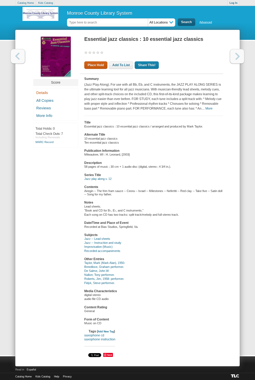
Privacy (67, 376)
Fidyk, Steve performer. (99, 283)
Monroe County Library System (99, 13)
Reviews (43, 108)
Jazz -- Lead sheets (97, 238)
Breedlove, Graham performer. (104, 266)
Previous (18, 56)
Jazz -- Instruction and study (102, 242)
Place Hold (96, 65)
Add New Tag (106, 331)
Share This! (146, 65)
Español (31, 369)
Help (56, 376)
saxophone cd (94, 335)
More (209, 108)
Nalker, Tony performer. (99, 274)
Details (42, 93)
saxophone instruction (99, 339)
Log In (233, 2)
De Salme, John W (96, 270)
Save (109, 354)
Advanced (205, 22)
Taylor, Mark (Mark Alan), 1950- (104, 262)
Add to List (121, 65)
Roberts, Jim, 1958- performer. (104, 278)
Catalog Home (26, 2)
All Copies (45, 100)
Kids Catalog (45, 2)
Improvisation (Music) (98, 246)
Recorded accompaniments (102, 251)
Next (237, 56)
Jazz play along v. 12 (98, 178)
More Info (44, 116)
